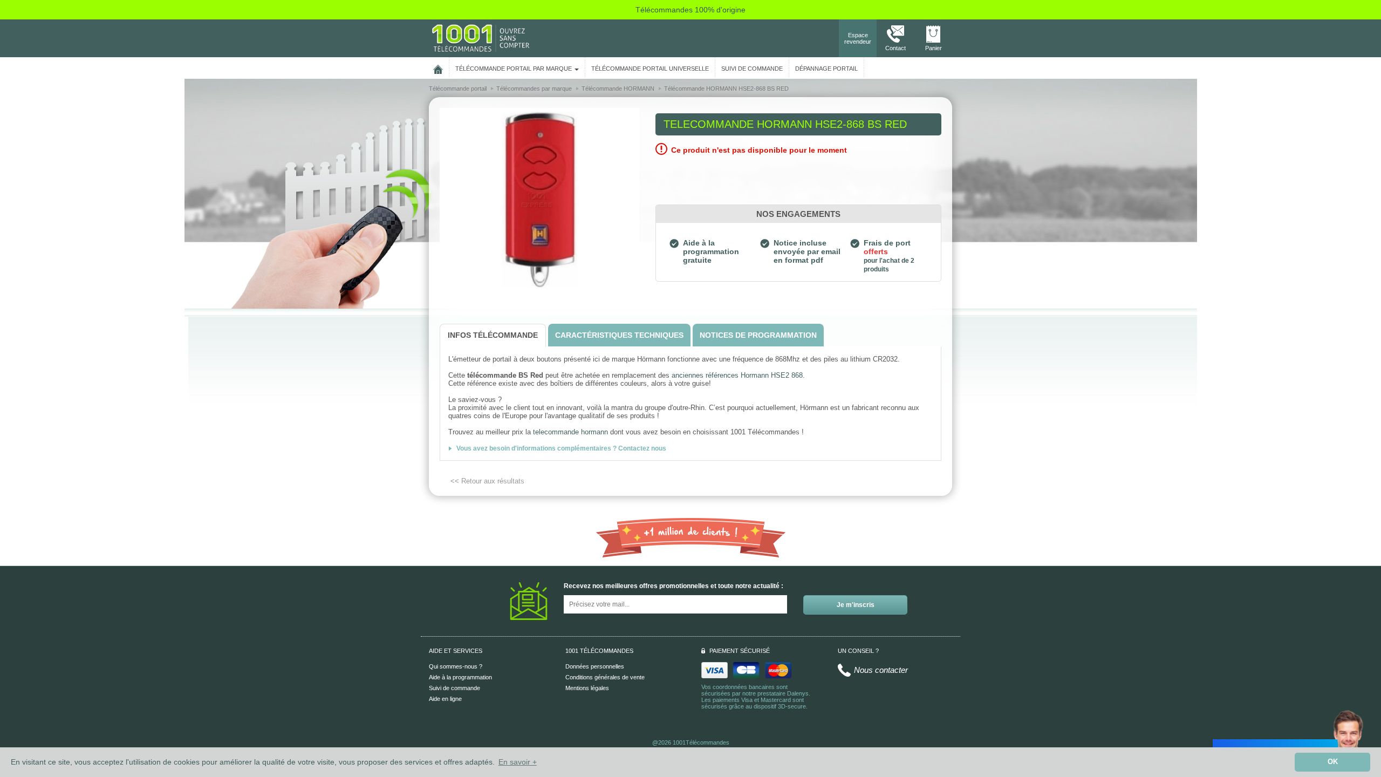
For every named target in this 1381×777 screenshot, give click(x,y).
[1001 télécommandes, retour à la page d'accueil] (438, 67)
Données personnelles (594, 666)
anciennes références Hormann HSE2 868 (737, 375)
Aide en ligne (445, 699)
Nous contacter (881, 669)
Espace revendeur (857, 38)
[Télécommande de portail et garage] (480, 38)
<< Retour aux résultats (487, 481)
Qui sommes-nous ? (455, 666)
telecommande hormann (570, 432)
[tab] (493, 335)
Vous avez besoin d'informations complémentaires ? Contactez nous (561, 448)
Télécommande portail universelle (650, 68)
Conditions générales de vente (605, 677)
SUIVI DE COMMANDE (752, 68)
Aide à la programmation (460, 677)
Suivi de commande (454, 688)
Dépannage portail (826, 68)
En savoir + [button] (517, 762)
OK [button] (1333, 762)
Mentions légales (587, 688)
